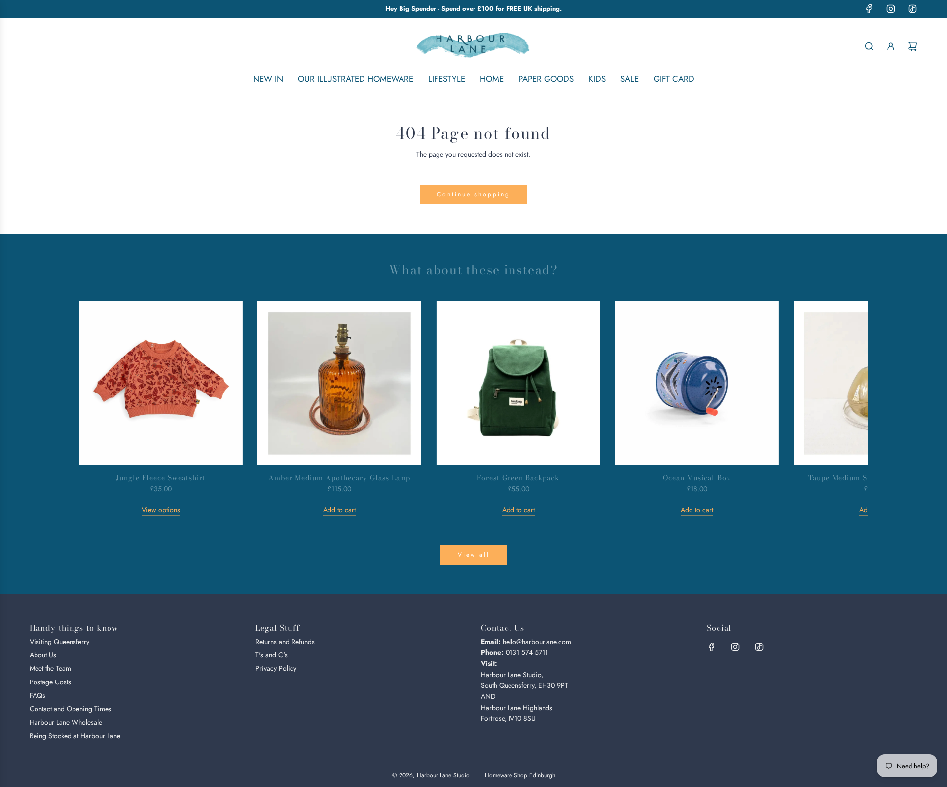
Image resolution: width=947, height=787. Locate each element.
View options (161, 510)
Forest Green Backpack (518, 477)
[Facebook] (869, 9)
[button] (97, 409)
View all (474, 554)
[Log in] (891, 46)
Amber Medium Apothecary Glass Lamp (339, 477)
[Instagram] (891, 9)
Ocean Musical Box (697, 477)
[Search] (869, 46)
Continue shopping (473, 194)
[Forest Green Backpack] (518, 383)
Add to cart (339, 510)
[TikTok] (912, 9)
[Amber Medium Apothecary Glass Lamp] (339, 383)
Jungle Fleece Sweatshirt (161, 477)
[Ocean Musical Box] (697, 383)
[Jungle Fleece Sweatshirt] (161, 383)
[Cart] (912, 46)
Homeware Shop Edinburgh (520, 775)
